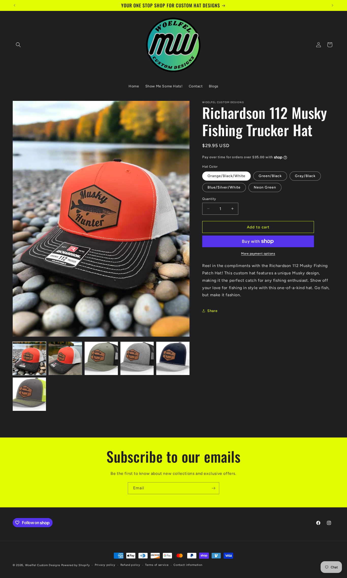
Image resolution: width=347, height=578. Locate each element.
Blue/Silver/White (224, 187)
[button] (18, 44)
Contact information (188, 565)
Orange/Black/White (226, 176)
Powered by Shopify (75, 565)
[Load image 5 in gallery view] (173, 358)
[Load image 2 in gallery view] (65, 358)
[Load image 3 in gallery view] (101, 358)
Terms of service (156, 565)
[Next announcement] (332, 5)
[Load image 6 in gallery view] (29, 394)
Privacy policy (105, 565)
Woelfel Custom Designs (43, 565)
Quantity (209, 198)
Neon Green (265, 187)
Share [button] (212, 310)
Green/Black (270, 176)
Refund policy (130, 565)
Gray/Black (305, 176)
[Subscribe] (213, 488)
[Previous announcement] (14, 5)
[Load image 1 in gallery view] (29, 358)
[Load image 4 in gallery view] (137, 358)
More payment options (258, 253)
